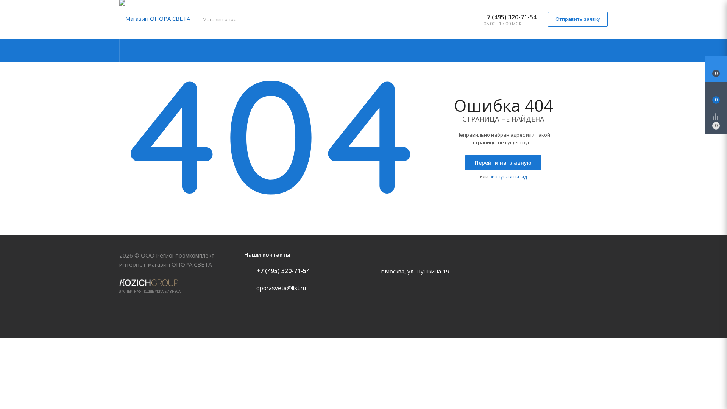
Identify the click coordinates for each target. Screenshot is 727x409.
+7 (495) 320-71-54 (510, 17)
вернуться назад (508, 176)
